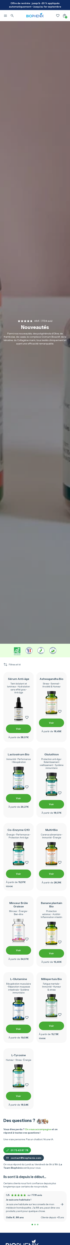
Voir (18, 728)
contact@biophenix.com (26, 1157)
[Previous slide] (8, 1204)
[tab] (32, 1224)
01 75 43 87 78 (19, 1150)
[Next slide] (62, 1204)
